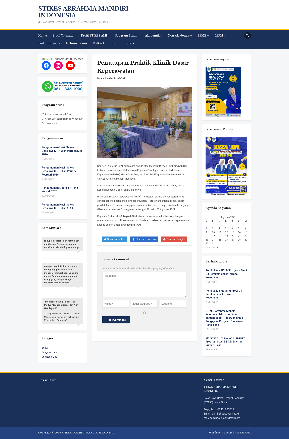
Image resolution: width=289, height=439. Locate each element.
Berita (45, 347)
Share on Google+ (176, 239)
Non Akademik (178, 35)
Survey (127, 43)
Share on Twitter (116, 239)
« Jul (208, 247)
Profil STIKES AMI (94, 35)
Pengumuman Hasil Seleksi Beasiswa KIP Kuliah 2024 (58, 206)
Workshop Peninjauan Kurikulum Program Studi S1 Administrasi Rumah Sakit (225, 341)
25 (220, 239)
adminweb (106, 78)
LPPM (219, 35)
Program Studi (126, 35)
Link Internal (48, 43)
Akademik (152, 35)
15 (246, 232)
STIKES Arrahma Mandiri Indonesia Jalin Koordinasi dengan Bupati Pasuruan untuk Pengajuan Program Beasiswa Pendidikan (224, 317)
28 (239, 239)
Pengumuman (49, 352)
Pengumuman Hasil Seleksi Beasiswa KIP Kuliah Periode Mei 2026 (62, 151)
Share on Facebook (146, 239)
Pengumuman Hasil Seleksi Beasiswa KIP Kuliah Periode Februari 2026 (59, 171)
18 (220, 236)
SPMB (202, 35)
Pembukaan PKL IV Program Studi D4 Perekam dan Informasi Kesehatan (226, 274)
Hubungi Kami (76, 43)
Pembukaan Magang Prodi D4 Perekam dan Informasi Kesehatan (224, 294)
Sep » (215, 247)
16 (207, 236)
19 (226, 236)
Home (42, 35)
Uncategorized (49, 356)
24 (213, 239)
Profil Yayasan (63, 35)
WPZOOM (244, 432)
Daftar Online (103, 43)
